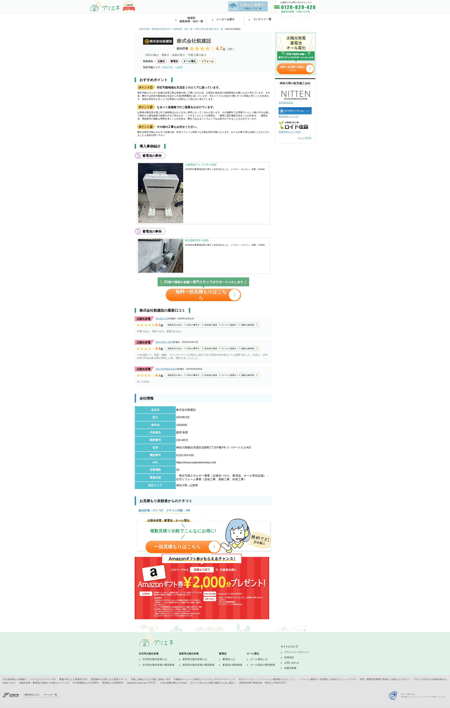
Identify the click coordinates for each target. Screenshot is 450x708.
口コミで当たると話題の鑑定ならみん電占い (213, 682)
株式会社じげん (32, 694)
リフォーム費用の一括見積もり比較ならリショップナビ (327, 679)
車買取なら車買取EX (112, 682)
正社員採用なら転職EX (14, 679)
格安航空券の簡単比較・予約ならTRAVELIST (262, 682)
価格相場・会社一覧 (182, 29)
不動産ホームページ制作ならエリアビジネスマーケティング (204, 679)
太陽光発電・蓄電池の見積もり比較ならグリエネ (44, 682)
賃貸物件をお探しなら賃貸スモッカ (109, 679)
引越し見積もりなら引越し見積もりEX (150, 679)
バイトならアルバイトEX (43, 679)
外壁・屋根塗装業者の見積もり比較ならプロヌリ (385, 679)
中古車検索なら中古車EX (86, 682)
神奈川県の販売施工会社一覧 (209, 29)
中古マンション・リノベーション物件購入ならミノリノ (267, 679)
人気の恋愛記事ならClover (173, 682)
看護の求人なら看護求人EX (73, 679)
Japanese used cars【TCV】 (141, 682)
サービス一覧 (50, 694)
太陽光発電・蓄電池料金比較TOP (155, 29)
